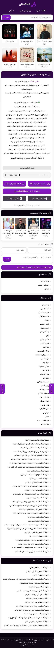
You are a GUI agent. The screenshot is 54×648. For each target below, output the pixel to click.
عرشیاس (46, 413)
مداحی (11, 10)
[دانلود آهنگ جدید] (27, 4)
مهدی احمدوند (43, 366)
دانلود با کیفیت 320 (38, 184)
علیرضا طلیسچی (43, 420)
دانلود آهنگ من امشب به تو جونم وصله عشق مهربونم (28, 618)
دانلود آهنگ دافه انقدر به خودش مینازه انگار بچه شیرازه (28, 529)
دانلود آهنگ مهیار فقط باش (39, 587)
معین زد (46, 378)
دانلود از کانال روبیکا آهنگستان (27, 191)
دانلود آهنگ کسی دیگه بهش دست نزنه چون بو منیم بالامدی (26, 625)
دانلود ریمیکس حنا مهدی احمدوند (36, 614)
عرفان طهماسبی (43, 351)
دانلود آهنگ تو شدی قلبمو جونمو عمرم (34, 583)
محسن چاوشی (44, 316)
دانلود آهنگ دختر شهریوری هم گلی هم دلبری (32, 540)
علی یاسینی (45, 359)
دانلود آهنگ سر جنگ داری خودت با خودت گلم (32, 606)
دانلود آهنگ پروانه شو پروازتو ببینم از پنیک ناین (31, 513)
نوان (47, 336)
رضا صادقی (45, 424)
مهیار (47, 416)
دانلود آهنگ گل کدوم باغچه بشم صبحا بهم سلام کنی (29, 506)
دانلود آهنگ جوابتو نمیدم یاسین (37, 440)
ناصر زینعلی (44, 324)
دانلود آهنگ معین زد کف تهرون (33, 74)
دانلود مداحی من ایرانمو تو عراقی (37, 594)
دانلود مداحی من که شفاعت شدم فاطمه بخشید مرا (30, 459)
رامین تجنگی (44, 401)
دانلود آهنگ (34, 81)
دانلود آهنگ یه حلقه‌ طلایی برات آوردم (35, 448)
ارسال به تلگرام (38, 198)
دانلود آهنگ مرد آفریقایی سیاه (38, 471)
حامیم (47, 320)
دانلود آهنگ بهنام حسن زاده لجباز (36, 490)
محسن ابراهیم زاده (42, 355)
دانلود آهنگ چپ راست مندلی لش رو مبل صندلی (31, 494)
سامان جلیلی (44, 339)
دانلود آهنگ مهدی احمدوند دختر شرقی (34, 475)
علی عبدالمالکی (44, 312)
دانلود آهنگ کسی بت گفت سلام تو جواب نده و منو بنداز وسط (26, 579)
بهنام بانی (45, 305)
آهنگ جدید (41, 10)
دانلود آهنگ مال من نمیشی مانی (37, 621)
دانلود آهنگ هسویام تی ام (39, 536)
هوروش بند (44, 374)
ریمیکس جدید (25, 10)
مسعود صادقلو (43, 393)
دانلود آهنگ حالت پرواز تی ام (38, 517)
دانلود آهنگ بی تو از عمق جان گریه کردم (34, 509)
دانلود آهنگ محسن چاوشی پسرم (37, 602)
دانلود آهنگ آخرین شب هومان (37, 598)
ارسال (7, 259)
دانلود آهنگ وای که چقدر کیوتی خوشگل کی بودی (31, 444)
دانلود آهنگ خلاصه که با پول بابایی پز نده (33, 544)
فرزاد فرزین (45, 405)
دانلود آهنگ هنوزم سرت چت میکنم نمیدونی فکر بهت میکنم (26, 525)
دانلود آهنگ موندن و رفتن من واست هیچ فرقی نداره (29, 463)
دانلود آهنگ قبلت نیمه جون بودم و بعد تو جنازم (31, 502)
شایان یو (46, 370)
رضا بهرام (46, 347)
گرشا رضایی (45, 309)
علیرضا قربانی (44, 409)
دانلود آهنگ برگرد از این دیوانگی (37, 571)
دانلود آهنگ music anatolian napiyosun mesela (30, 548)
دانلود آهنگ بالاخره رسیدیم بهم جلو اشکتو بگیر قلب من (28, 467)
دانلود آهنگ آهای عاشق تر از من (37, 482)
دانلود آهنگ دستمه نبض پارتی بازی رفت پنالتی (31, 610)
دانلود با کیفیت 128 (12, 184)
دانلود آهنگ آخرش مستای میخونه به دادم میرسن (30, 486)
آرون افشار (45, 386)
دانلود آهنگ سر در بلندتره (39, 478)
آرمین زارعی (45, 343)
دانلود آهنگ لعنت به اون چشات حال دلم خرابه (32, 552)
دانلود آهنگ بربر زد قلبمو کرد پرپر (36, 532)
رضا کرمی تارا (44, 332)
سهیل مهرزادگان (43, 382)
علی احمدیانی (44, 397)
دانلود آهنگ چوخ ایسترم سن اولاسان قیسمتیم (32, 455)
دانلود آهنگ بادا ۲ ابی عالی (39, 568)
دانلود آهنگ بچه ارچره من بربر (38, 498)
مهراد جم (46, 363)
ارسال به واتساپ (13, 198)
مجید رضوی (44, 328)
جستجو (6, 17)
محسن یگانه (44, 389)
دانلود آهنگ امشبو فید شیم (38, 521)
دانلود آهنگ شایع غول (41, 575)
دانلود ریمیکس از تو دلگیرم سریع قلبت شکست (31, 452)
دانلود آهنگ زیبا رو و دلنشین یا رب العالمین (33, 591)
